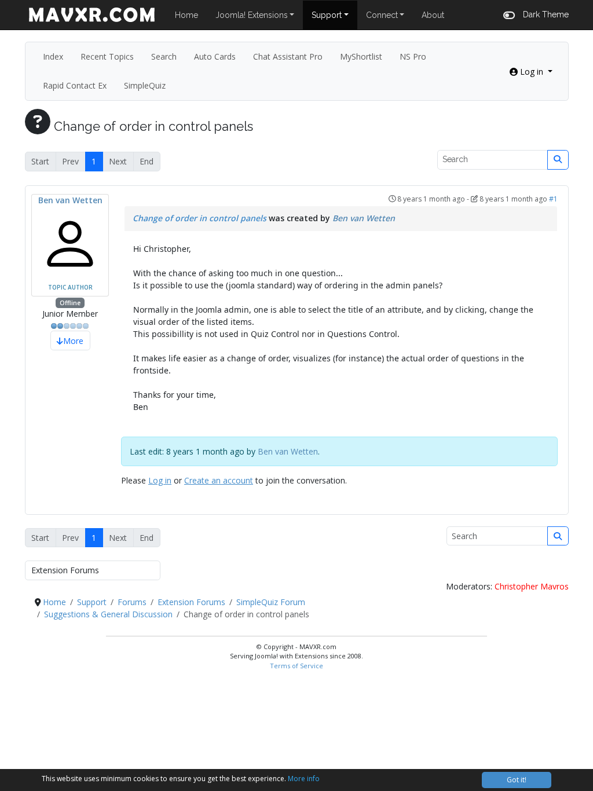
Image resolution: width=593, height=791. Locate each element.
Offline (70, 303)
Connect (382, 15)
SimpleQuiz (145, 85)
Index (53, 56)
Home (186, 15)
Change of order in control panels (199, 218)
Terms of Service (296, 665)
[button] (536, 15)
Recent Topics (107, 56)
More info (304, 778)
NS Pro (413, 56)
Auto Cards (215, 56)
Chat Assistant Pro (288, 56)
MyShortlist (361, 56)
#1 (553, 199)
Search (164, 56)
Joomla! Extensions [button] (251, 15)
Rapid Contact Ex (75, 85)
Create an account (218, 480)
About (433, 15)
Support (327, 15)
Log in (159, 480)
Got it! (516, 780)
